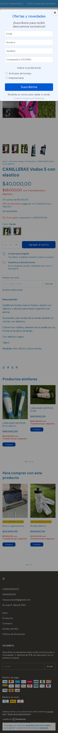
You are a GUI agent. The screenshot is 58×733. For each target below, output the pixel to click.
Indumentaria (16, 78)
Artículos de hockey (20, 73)
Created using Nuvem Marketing (29, 98)
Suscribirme (29, 87)
